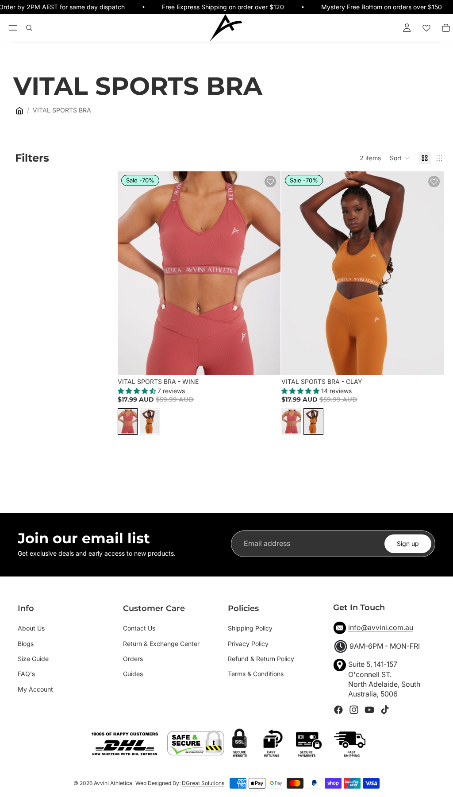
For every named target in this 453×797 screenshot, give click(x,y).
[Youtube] (369, 709)
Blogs (26, 643)
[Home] (19, 111)
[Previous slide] (131, 273)
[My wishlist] (426, 28)
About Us (31, 628)
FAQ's (26, 673)
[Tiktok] (385, 709)
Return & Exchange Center (161, 643)
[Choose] (267, 361)
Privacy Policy (248, 643)
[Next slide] (267, 273)
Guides (133, 673)
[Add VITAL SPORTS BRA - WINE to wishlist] (270, 181)
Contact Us (139, 628)
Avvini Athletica (113, 783)
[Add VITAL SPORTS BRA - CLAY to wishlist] (434, 181)
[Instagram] (354, 709)
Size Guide (33, 658)
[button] (400, 158)
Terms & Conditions (256, 673)
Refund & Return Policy (261, 658)
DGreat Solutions (203, 783)
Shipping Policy (250, 628)
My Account (35, 689)
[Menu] (12, 28)
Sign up (408, 543)
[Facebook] (338, 709)
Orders (133, 658)
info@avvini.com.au (380, 627)
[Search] (29, 28)
